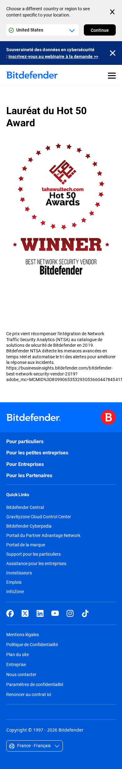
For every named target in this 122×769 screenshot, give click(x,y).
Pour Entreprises (25, 464)
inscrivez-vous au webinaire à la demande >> (53, 56)
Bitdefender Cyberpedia (29, 526)
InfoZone (15, 591)
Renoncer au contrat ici (28, 694)
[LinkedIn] (40, 613)
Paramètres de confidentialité (34, 684)
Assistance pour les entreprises (36, 563)
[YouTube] (55, 613)
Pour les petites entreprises (37, 453)
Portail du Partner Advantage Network (43, 535)
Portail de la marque (25, 545)
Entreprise (16, 664)
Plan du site (17, 654)
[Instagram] (70, 613)
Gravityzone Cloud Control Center (38, 517)
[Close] (112, 53)
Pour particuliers (24, 441)
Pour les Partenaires (29, 475)
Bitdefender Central (25, 507)
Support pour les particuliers (33, 554)
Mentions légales (22, 634)
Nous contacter (21, 674)
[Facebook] (10, 613)
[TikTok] (85, 613)
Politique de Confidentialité (32, 644)
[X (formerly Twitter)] (25, 613)
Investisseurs (19, 573)
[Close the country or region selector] (113, 12)
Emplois (14, 582)
